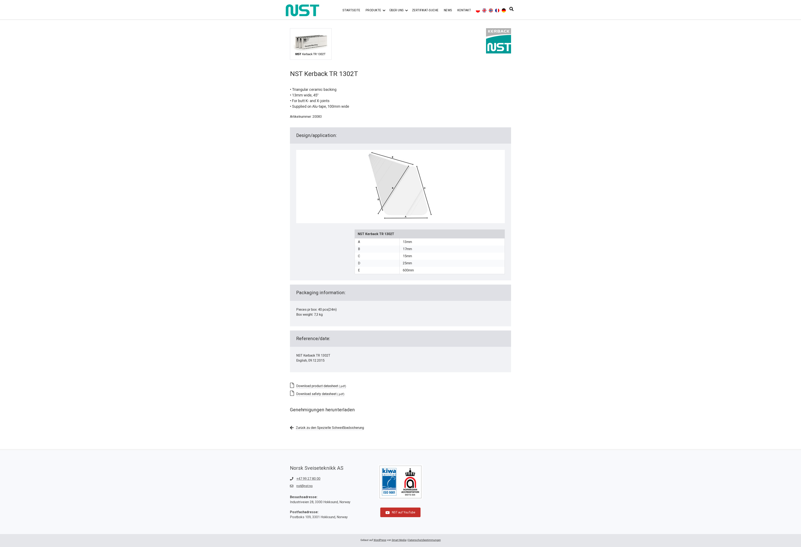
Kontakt (464, 10)
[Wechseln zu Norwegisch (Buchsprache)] (491, 10)
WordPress (380, 540)
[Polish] (478, 10)
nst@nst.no (304, 486)
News (448, 10)
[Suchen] (511, 9)
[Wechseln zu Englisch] (484, 10)
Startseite (351, 10)
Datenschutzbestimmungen (424, 540)
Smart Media (399, 540)
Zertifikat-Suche (425, 10)
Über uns (396, 10)
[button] (384, 10)
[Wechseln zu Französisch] (497, 10)
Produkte (373, 10)
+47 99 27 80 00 (308, 479)
